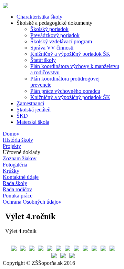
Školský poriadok (49, 29)
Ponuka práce (17, 195)
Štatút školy (43, 60)
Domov (11, 134)
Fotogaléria (15, 165)
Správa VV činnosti (51, 48)
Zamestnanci (30, 103)
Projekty (12, 146)
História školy (18, 140)
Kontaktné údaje (21, 177)
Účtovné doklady (21, 152)
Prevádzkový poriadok (55, 35)
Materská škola (33, 122)
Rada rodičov (17, 189)
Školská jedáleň (34, 109)
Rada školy (15, 183)
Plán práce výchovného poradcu (65, 91)
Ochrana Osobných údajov (32, 202)
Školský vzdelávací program (61, 41)
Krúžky (11, 171)
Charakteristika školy (39, 17)
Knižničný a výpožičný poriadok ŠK (70, 54)
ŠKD (22, 116)
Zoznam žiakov (20, 158)
